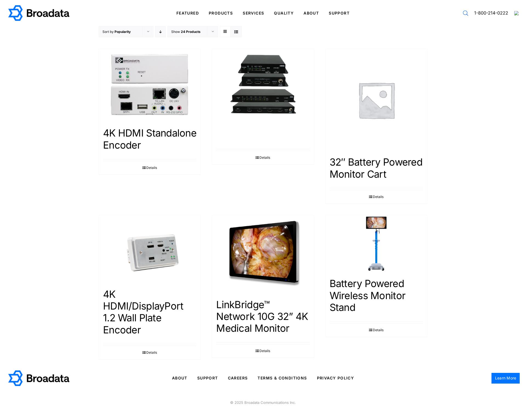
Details (151, 168)
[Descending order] (160, 31)
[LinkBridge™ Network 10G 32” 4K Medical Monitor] (263, 254)
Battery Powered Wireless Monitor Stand (367, 295)
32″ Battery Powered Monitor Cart (376, 168)
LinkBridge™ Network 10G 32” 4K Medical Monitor (262, 316)
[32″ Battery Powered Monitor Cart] (376, 100)
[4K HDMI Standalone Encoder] (150, 85)
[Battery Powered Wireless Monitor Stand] (376, 244)
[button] (465, 13)
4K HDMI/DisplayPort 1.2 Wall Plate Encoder (143, 312)
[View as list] (236, 31)
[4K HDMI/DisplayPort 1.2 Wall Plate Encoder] (150, 249)
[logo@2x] (38, 7)
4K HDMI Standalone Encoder (149, 139)
